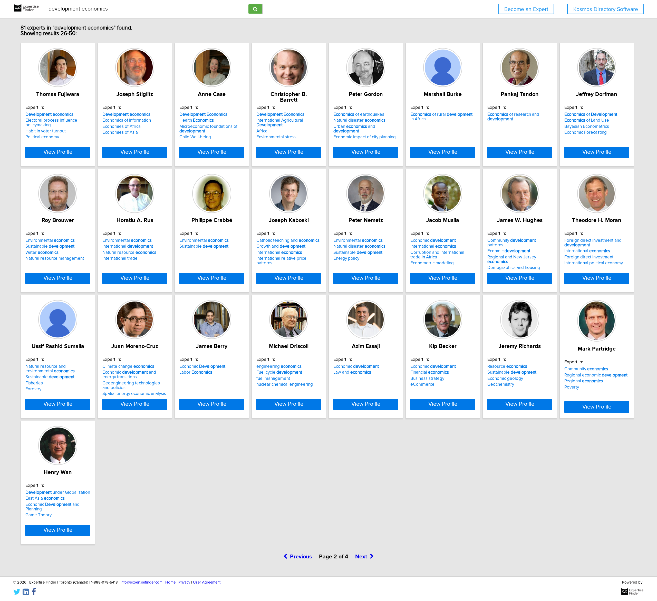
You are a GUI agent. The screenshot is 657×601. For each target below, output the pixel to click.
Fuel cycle (279, 372)
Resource (507, 366)
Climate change (128, 366)
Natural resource (129, 252)
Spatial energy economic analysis (134, 393)
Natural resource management (54, 258)
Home (170, 582)
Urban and (354, 128)
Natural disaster (359, 120)
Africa (261, 131)
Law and (352, 372)
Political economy (42, 137)
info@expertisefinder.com (141, 582)
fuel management (273, 378)
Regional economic (595, 375)
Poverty (571, 387)
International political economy (593, 263)
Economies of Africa (121, 126)
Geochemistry (500, 384)
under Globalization (57, 492)
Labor (195, 372)
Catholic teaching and (288, 240)
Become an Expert (526, 9)
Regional (583, 381)
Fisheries (34, 383)
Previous (301, 557)
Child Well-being (195, 137)
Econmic (508, 251)
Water (42, 252)
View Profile (57, 152)
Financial (429, 372)
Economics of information (126, 120)
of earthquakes (358, 114)
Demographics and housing (513, 267)
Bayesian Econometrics (586, 126)
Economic (433, 240)
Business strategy (427, 378)
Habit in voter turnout (45, 131)
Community (586, 369)
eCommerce (422, 384)
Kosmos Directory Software (605, 9)
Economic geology (505, 378)
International (127, 246)
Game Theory (38, 515)
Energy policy (346, 258)
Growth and (280, 246)
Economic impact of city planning (364, 137)
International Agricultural (279, 122)
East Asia (45, 498)
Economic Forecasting (585, 132)
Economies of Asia (120, 132)
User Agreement (206, 582)
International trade (120, 258)
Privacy (184, 582)
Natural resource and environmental (50, 368)
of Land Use (586, 120)
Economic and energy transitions (129, 374)
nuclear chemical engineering (284, 384)
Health (196, 120)
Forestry (33, 389)
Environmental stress (276, 137)
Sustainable (49, 246)
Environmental (50, 240)
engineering (279, 366)
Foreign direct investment (588, 257)
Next (361, 557)
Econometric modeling (432, 263)
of (590, 114)
